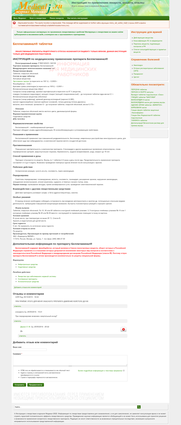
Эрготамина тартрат (21, 81)
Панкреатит (138, 74)
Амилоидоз (138, 65)
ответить (17, 306)
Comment (17, 354)
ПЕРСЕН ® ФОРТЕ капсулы (142, 92)
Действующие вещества (143, 37)
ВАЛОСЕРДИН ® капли (140, 99)
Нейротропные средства (28, 264)
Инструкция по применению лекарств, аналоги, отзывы (108, 2)
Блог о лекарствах (38, 18)
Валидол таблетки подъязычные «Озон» (147, 94)
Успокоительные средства (28, 281)
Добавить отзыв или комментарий (27, 287)
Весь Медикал (20, 18)
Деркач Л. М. (25, 326)
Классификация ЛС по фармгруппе (148, 40)
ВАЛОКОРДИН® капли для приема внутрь (148, 102)
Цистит (136, 77)
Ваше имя (17, 347)
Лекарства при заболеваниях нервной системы (37, 276)
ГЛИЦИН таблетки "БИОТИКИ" (143, 97)
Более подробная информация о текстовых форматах (100, 370)
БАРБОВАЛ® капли (139, 107)
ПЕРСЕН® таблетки (139, 89)
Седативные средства (27, 267)
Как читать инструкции (77, 18)
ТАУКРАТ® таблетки (139, 120)
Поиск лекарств (57, 18)
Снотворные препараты (27, 279)
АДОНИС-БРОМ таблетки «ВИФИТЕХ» (146, 105)
